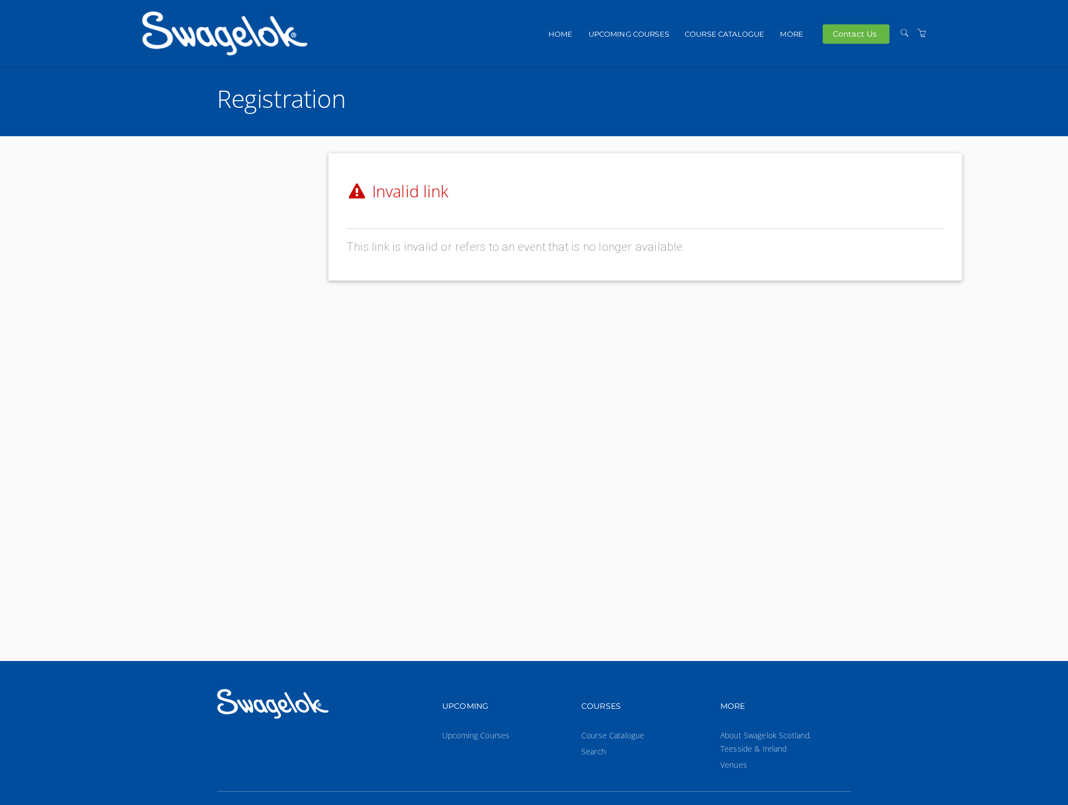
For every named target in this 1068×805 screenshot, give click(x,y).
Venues (733, 764)
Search (593, 751)
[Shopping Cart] (921, 33)
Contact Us (855, 33)
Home (560, 33)
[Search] (904, 33)
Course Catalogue (724, 33)
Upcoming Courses (629, 33)
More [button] (791, 33)
